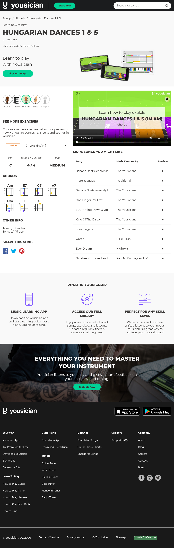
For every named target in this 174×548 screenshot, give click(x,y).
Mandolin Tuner (51, 490)
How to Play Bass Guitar (17, 504)
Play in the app (17, 73)
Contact (143, 460)
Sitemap (121, 537)
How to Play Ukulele (15, 497)
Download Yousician (15, 453)
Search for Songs (87, 440)
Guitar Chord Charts (89, 447)
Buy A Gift (9, 460)
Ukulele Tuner (50, 477)
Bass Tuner (48, 483)
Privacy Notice (75, 537)
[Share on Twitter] (13, 251)
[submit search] (167, 6)
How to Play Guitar (14, 483)
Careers (142, 453)
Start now (65, 5)
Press (141, 467)
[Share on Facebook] (5, 251)
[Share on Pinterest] (21, 251)
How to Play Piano (14, 490)
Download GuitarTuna (55, 447)
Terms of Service (49, 537)
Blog (141, 447)
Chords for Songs (87, 453)
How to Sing (10, 511)
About (141, 440)
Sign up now (87, 386)
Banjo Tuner (49, 497)
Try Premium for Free (16, 447)
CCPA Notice (100, 537)
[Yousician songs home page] (23, 5)
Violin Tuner (49, 470)
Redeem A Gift (11, 467)
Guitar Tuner (49, 463)
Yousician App (11, 440)
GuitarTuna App (51, 440)
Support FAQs (119, 440)
